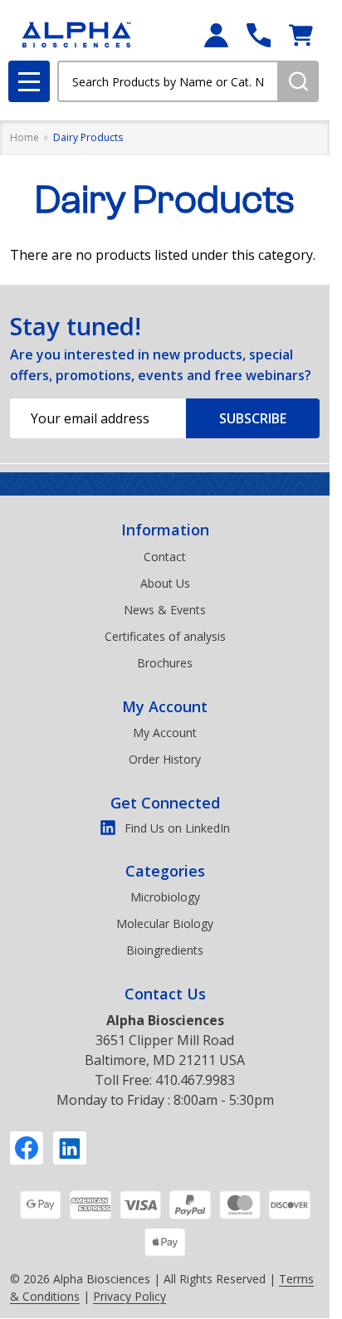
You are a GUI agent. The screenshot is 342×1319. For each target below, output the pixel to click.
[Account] (216, 35)
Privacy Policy (129, 1296)
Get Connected (165, 803)
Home (24, 137)
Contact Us (165, 994)
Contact (165, 556)
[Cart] (301, 35)
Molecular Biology (164, 923)
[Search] (298, 81)
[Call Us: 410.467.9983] (258, 35)
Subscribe (252, 418)
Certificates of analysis (165, 636)
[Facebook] (26, 1148)
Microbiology (165, 897)
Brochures (165, 663)
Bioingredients (164, 950)
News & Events (165, 610)
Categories (165, 871)
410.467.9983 (195, 1080)
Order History (165, 759)
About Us (165, 583)
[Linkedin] (69, 1148)
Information (165, 530)
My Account (165, 706)
